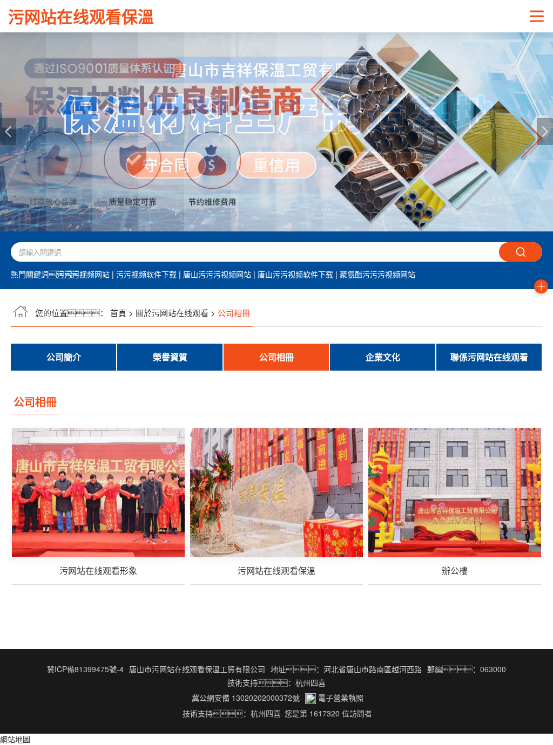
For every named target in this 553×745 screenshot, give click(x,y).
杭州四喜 (266, 713)
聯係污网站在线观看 (489, 357)
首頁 (118, 312)
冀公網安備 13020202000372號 (245, 697)
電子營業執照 (339, 697)
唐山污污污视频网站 (217, 274)
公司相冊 (276, 357)
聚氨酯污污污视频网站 (377, 274)
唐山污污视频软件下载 (295, 274)
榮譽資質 (170, 357)
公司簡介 (63, 357)
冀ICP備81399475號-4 (85, 669)
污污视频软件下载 (146, 274)
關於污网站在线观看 (172, 312)
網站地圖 (15, 739)
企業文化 (383, 357)
